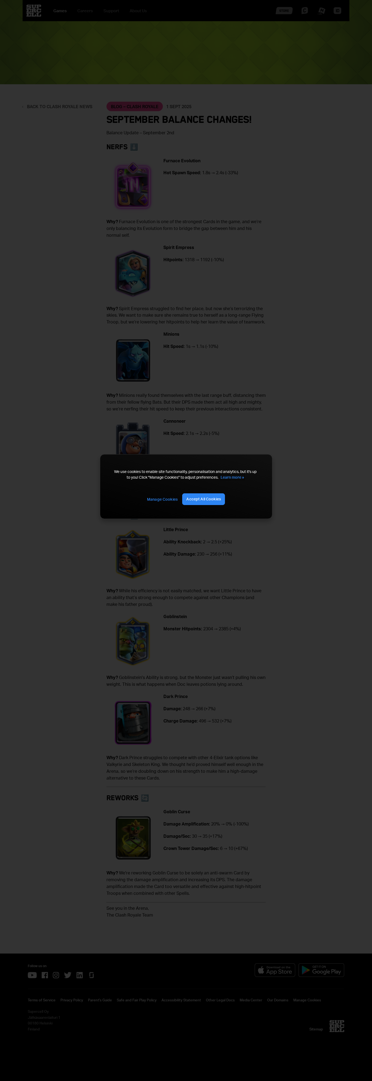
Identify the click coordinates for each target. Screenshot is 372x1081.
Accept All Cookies (203, 499)
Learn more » (232, 477)
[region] (186, 486)
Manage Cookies (162, 499)
